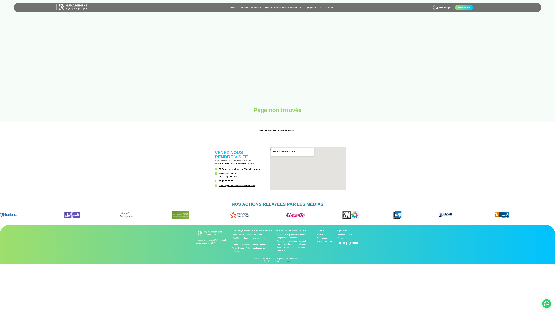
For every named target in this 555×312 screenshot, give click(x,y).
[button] (546, 303)
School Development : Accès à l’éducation (250, 245)
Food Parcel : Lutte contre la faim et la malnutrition (248, 239)
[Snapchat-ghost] (340, 243)
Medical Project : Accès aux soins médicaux (291, 248)
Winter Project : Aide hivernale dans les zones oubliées (251, 249)
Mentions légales (202, 243)
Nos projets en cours (249, 7)
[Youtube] (356, 243)
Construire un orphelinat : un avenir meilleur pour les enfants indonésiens (292, 242)
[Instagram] (343, 243)
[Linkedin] (353, 243)
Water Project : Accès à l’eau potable (247, 235)
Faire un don (322, 238)
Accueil (232, 7)
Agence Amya (285, 261)
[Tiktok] (350, 243)
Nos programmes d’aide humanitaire (282, 7)
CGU (213, 243)
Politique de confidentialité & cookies (210, 240)
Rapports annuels (344, 235)
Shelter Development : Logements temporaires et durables (291, 236)
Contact (329, 7)
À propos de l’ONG (313, 7)
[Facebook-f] (346, 243)
